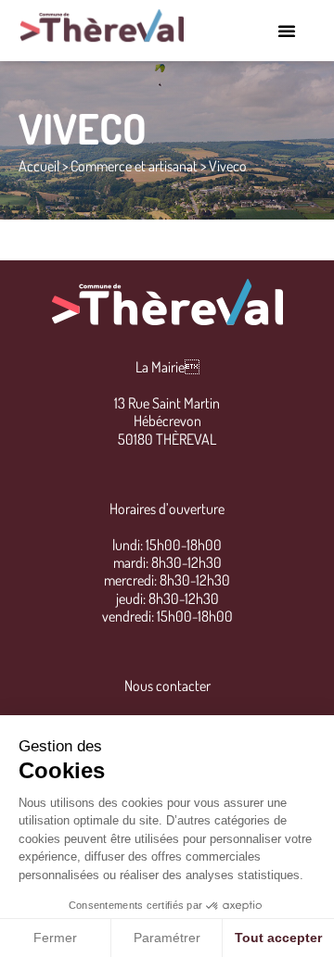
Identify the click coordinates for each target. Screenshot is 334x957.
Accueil (39, 166)
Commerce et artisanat (134, 166)
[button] (287, 30)
